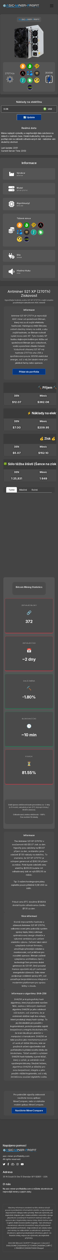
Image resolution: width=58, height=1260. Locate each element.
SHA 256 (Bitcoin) (15, 1243)
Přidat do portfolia (29, 371)
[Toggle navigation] (51, 5)
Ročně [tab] (35, 490)
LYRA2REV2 (19, 1248)
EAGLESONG (11, 1246)
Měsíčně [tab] (23, 490)
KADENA (41, 1246)
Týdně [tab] (11, 490)
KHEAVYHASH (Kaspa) (34, 1248)
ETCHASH (32, 1246)
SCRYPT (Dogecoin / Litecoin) (36, 1243)
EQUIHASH (22, 1246)
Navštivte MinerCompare (29, 1110)
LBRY (48, 1246)
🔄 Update (29, 117)
